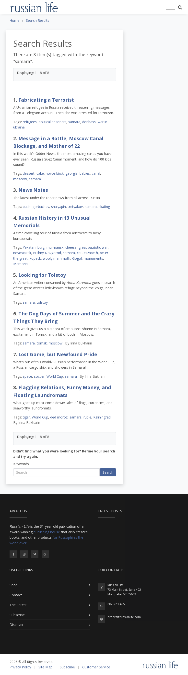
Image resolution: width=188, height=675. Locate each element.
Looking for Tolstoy (42, 275)
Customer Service (96, 667)
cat (79, 252)
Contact (16, 595)
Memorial (20, 263)
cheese (71, 247)
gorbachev (41, 206)
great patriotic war (93, 247)
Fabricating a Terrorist (46, 99)
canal (96, 173)
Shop (14, 585)
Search (108, 472)
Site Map (45, 667)
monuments (93, 258)
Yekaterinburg (34, 247)
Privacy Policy (20, 667)
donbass (89, 121)
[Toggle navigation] (170, 7)
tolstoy (42, 302)
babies (85, 173)
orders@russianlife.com (124, 617)
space (27, 376)
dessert (29, 173)
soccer (39, 376)
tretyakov (75, 206)
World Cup (55, 376)
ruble (87, 417)
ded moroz (59, 417)
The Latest (18, 604)
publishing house (47, 532)
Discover (17, 624)
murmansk (55, 247)
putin (27, 206)
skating (104, 206)
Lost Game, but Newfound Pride (57, 354)
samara (74, 121)
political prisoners (52, 121)
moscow (20, 179)
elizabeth (91, 252)
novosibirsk (55, 173)
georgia (72, 173)
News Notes (33, 190)
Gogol (77, 258)
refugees (30, 121)
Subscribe (17, 614)
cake (40, 173)
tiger (26, 417)
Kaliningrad (102, 417)
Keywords (21, 463)
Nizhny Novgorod (47, 252)
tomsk (42, 343)
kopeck (35, 258)
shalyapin (58, 206)
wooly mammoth (56, 258)
